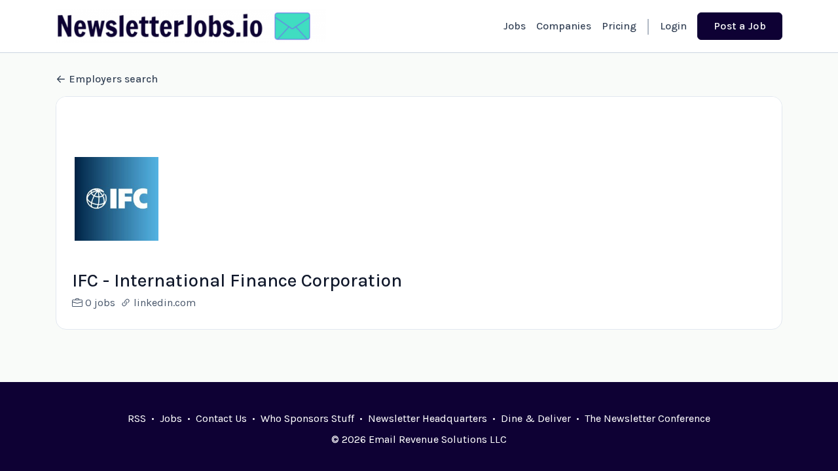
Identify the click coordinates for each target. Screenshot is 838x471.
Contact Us (221, 418)
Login (673, 26)
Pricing (619, 26)
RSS (137, 418)
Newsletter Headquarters (427, 418)
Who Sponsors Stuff (307, 418)
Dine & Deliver (536, 418)
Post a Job (740, 26)
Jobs (514, 26)
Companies (563, 26)
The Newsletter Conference (647, 418)
